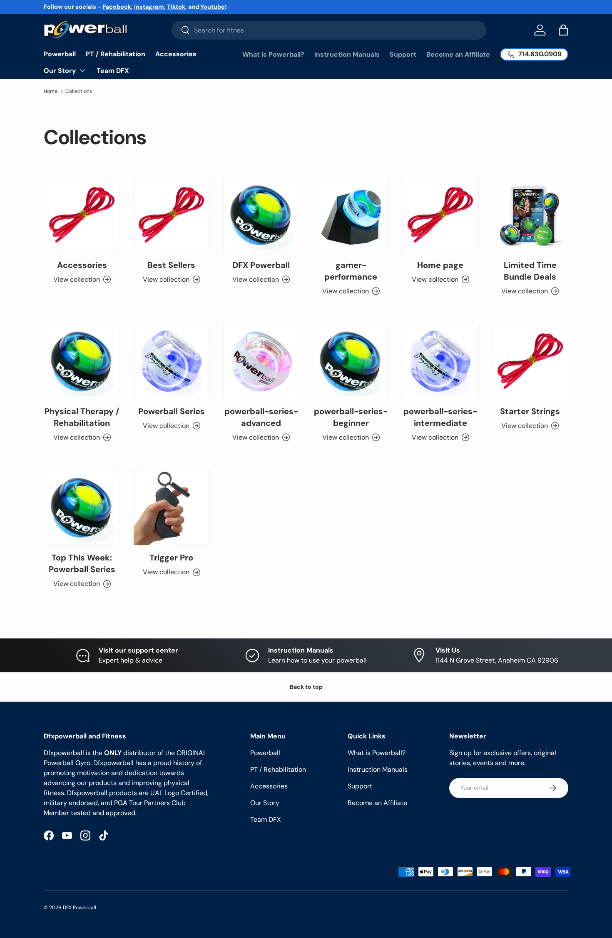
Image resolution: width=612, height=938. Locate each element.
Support (403, 54)
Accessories (176, 54)
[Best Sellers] (171, 215)
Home (50, 91)
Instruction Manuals (347, 54)
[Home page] (440, 215)
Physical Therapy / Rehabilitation (82, 417)
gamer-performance (350, 271)
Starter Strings (530, 411)
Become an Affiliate (458, 54)
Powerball (60, 54)
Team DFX (113, 70)
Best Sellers (171, 265)
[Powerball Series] (171, 361)
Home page (440, 265)
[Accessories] (81, 215)
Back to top (306, 686)
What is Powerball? (273, 54)
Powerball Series (171, 411)
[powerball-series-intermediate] (440, 361)
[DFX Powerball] (261, 215)
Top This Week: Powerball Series (82, 563)
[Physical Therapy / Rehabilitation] (81, 361)
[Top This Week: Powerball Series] (81, 507)
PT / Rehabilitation (115, 54)
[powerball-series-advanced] (261, 361)
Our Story (60, 70)
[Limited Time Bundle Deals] (530, 215)
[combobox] (329, 30)
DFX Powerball (261, 265)
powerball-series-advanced (261, 417)
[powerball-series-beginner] (350, 361)
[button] (563, 30)
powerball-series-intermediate (440, 417)
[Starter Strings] (530, 361)
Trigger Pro (171, 557)
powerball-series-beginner (351, 417)
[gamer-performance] (350, 215)
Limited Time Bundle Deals (530, 271)
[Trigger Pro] (171, 507)
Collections (78, 91)
